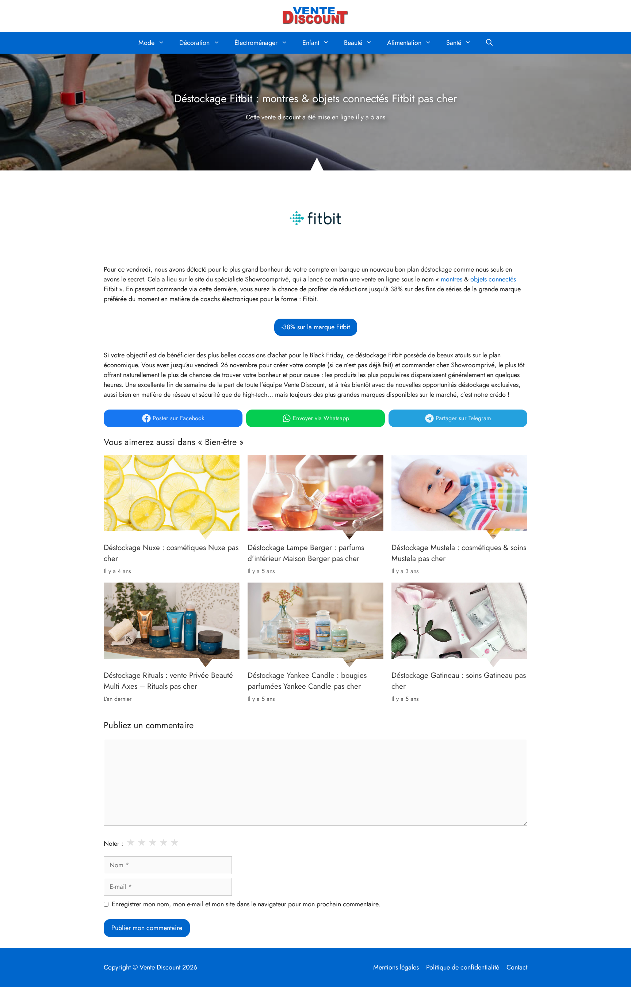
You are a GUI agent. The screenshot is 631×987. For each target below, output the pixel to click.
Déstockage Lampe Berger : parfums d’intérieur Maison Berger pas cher (306, 553)
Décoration (194, 42)
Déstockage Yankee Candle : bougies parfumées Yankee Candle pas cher (307, 681)
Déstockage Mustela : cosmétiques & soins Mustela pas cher (458, 553)
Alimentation (404, 42)
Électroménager (256, 42)
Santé (453, 42)
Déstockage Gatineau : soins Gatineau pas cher (458, 681)
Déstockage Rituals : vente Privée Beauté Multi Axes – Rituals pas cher (168, 681)
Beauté (353, 42)
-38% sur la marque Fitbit (316, 327)
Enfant (310, 42)
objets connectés (493, 279)
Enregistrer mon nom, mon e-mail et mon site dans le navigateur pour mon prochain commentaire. (246, 904)
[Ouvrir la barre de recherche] (489, 43)
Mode (146, 42)
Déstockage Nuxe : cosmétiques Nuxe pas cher (171, 553)
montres (451, 279)
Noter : (113, 843)
